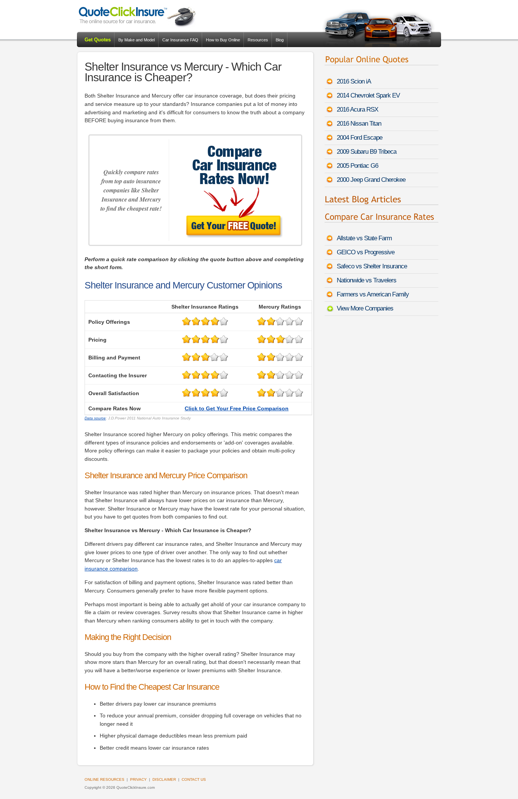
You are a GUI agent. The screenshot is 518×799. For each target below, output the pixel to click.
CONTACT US (194, 779)
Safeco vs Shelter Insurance (372, 266)
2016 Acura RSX (357, 109)
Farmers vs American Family (373, 294)
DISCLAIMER (164, 779)
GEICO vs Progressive (365, 252)
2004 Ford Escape (359, 137)
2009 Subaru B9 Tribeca (366, 151)
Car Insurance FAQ (180, 40)
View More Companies (365, 308)
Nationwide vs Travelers (366, 280)
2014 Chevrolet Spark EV (368, 95)
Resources (258, 40)
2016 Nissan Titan (359, 123)
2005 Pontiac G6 (357, 165)
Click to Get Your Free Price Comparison (237, 408)
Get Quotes (98, 40)
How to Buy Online (223, 40)
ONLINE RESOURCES (104, 779)
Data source (95, 418)
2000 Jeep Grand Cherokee (371, 179)
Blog (280, 40)
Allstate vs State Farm (364, 238)
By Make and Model (136, 40)
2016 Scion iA (354, 81)
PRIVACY (138, 779)
